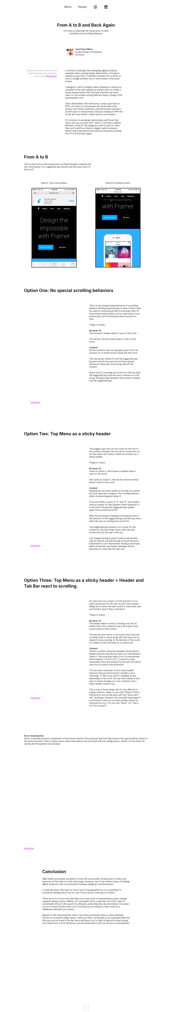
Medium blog (51, 76)
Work (68, 7)
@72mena (79, 54)
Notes (82, 7)
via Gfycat (35, 402)
